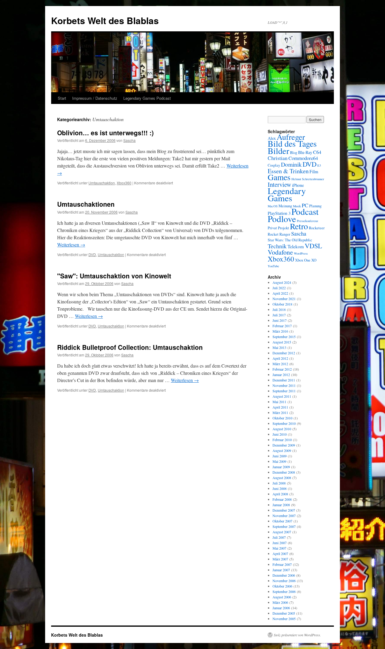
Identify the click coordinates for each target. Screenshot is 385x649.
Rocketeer (317, 227)
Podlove (282, 218)
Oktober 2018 (282, 304)
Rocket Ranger (279, 234)
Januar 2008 (281, 504)
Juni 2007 (280, 542)
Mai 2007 (279, 548)
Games (279, 177)
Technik (277, 246)
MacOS (273, 206)
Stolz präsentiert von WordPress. (297, 634)
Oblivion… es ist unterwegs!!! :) (105, 132)
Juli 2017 (279, 314)
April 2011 (280, 407)
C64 (317, 152)
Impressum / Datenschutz (94, 98)
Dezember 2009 (284, 445)
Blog (293, 152)
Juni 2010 (280, 434)
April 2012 (280, 358)
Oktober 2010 (282, 417)
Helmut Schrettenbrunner (307, 179)
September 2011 (284, 390)
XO (313, 260)
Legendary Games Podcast (147, 98)
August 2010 (282, 428)
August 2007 (282, 531)
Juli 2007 (279, 537)
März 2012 (280, 363)
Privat (272, 227)
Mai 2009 (279, 461)
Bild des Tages (292, 143)
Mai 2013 (279, 347)
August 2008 (282, 477)
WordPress (301, 253)
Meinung (285, 205)
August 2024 (282, 282)
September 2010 (284, 423)
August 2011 (282, 396)
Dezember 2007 (284, 510)
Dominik (291, 164)
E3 (319, 165)
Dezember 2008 (284, 472)
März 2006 (280, 602)
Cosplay (274, 165)
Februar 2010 (282, 439)
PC (305, 205)
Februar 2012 (282, 369)
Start (62, 98)
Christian (278, 158)
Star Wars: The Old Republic (290, 240)
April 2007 (280, 553)
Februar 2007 (282, 564)
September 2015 (284, 336)
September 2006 (284, 591)
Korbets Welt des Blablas (105, 20)
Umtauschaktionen (86, 203)
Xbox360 (124, 182)
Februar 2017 (282, 325)
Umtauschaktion (101, 182)
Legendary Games (287, 194)
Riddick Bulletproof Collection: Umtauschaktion (130, 347)
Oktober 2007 (282, 521)
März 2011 (280, 412)
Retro (299, 226)
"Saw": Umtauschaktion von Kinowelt (114, 275)
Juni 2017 (280, 320)
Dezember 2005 (284, 613)
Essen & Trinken (288, 171)
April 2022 (280, 293)
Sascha (129, 140)
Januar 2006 (281, 607)
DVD (92, 254)
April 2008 (280, 493)
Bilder (278, 150)
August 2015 (282, 342)
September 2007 (284, 526)
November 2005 (284, 618)
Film (314, 171)
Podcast (305, 211)
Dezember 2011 (284, 380)
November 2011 (284, 385)
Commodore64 (303, 158)
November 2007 (284, 515)
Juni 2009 (280, 455)
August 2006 (282, 596)
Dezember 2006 (284, 575)
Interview (279, 184)
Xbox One (302, 260)
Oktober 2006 (282, 586)
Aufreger (291, 136)
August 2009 (282, 450)
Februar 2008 (282, 499)
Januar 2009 (281, 466)
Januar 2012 (281, 374)
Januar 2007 (281, 569)
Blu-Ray (305, 152)
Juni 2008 (280, 488)
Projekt (283, 227)
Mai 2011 (279, 401)
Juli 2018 (279, 309)
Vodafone (280, 252)
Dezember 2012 (284, 352)
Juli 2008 (279, 483)
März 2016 (280, 331)
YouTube (273, 266)
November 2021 (284, 298)
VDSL (313, 245)
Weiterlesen (71, 244)
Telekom (296, 246)
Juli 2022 (279, 287)
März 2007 (280, 559)
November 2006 (284, 580)
